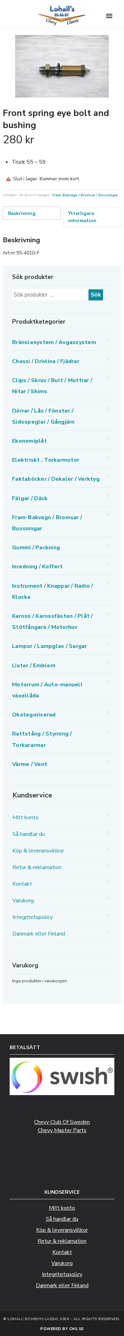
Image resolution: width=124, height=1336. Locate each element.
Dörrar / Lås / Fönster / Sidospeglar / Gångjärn (43, 416)
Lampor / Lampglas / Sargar (49, 646)
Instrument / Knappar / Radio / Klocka (52, 591)
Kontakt (22, 884)
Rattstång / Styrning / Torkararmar (42, 739)
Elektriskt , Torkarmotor (45, 460)
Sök (96, 295)
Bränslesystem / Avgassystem (54, 342)
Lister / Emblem (33, 665)
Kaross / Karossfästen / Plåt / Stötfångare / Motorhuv (52, 621)
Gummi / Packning (36, 547)
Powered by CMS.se (62, 1329)
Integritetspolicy (32, 917)
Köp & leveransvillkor (38, 851)
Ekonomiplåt (29, 441)
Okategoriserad (34, 715)
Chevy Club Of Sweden (62, 1122)
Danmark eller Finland (38, 934)
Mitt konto (25, 817)
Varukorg (23, 900)
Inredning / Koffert (37, 566)
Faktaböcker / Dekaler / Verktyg (56, 479)
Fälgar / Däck (30, 498)
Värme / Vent (29, 764)
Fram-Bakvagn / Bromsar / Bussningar (85, 195)
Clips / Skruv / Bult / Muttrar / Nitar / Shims (52, 386)
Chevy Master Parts (62, 1130)
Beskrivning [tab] (21, 213)
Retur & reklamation (36, 867)
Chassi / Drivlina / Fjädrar (45, 361)
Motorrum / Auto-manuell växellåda (47, 690)
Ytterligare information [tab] (82, 217)
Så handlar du (28, 834)
